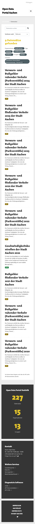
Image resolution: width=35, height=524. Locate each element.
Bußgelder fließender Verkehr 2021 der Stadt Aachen (16, 279)
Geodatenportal (10, 468)
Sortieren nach (9, 34)
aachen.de (17, 508)
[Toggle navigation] (31, 11)
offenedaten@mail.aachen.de (13, 454)
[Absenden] (28, 28)
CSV (6, 98)
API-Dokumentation (9, 376)
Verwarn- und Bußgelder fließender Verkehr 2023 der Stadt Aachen (16, 112)
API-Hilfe (7, 490)
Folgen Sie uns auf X (11, 456)
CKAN (7, 486)
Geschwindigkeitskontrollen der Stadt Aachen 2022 (17, 249)
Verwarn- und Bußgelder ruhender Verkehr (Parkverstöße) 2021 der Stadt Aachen (17, 313)
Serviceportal (9, 472)
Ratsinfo (7, 470)
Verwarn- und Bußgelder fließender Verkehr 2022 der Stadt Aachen (16, 182)
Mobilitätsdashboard (11, 474)
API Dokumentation (11, 488)
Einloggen (29, 2)
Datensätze (14, 21)
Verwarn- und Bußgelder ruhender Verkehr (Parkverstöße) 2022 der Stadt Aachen (17, 218)
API (25, 374)
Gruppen (17, 432)
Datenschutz (17, 511)
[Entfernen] (11, 51)
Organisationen (17, 418)
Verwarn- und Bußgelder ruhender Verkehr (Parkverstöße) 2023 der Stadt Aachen (17, 147)
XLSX (7, 267)
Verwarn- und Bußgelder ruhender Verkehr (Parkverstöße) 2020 (17, 346)
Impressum (17, 506)
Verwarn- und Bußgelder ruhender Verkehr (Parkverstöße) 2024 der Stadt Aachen (17, 77)
